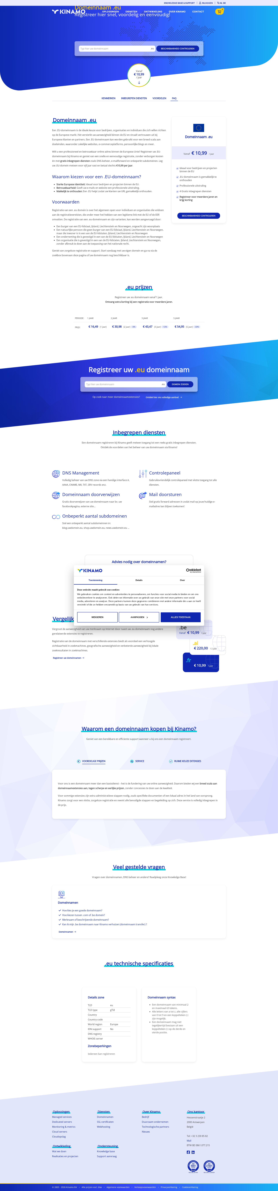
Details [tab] (139, 580)
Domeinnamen (105, 1117)
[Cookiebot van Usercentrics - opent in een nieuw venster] (188, 571)
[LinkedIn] (193, 1152)
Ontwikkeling (153, 11)
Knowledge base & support (179, 3)
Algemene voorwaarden (118, 1187)
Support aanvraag (107, 1156)
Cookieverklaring (190, 1187)
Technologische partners (155, 1126)
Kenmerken (108, 98)
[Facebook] (188, 1152)
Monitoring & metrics (63, 1126)
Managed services (62, 1117)
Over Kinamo (177, 11)
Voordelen (159, 98)
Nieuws (146, 1131)
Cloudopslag (59, 1136)
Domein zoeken (180, 384)
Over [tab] (182, 580)
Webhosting (103, 1126)
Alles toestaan (180, 617)
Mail (189, 1140)
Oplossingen (110, 11)
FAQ (174, 98)
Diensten (131, 11)
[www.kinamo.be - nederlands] (69, 11)
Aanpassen (137, 617)
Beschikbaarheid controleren (177, 48)
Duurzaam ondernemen (155, 1121)
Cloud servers (59, 1131)
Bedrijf (145, 1117)
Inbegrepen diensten (134, 98)
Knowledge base (106, 1151)
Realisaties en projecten (65, 1156)
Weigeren (97, 617)
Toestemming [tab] (95, 580)
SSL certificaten (105, 1121)
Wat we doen (59, 1151)
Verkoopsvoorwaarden (145, 1187)
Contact (198, 11)
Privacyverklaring (169, 1187)
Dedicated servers (62, 1121)
